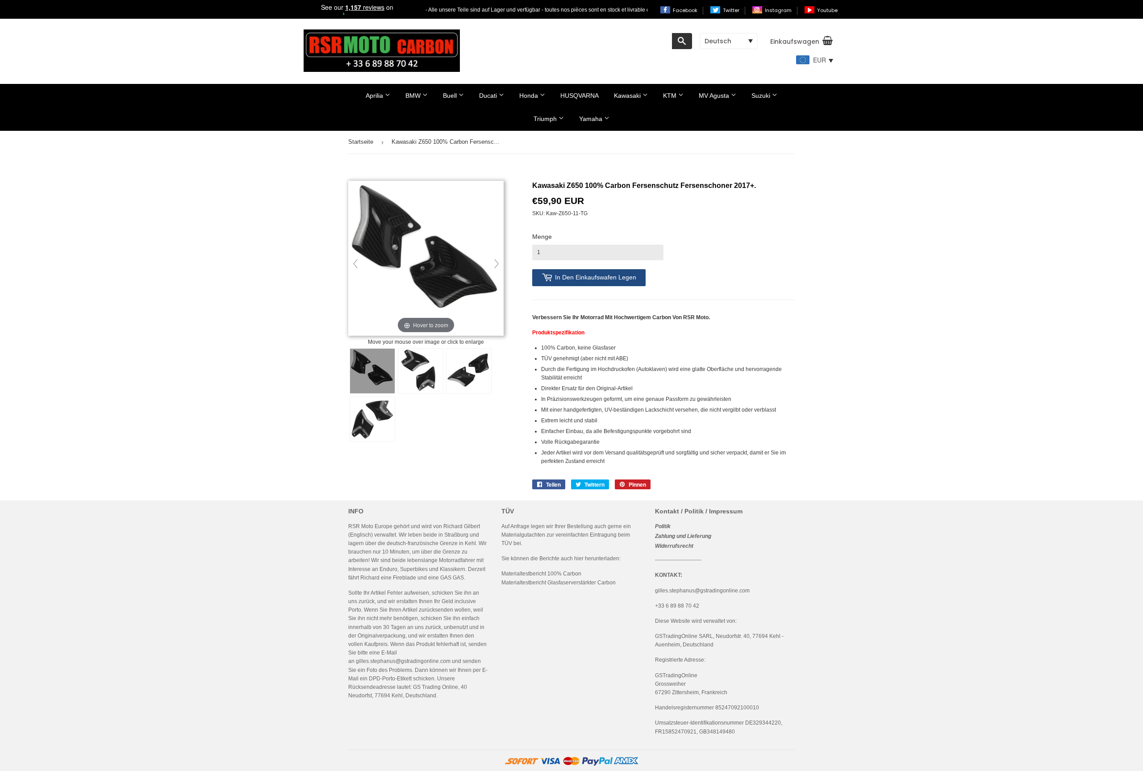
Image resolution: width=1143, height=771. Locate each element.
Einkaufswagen (794, 41)
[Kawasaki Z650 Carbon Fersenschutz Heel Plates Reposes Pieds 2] (420, 371)
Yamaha (591, 118)
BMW (413, 95)
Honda (529, 95)
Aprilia (375, 95)
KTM (670, 95)
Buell (451, 95)
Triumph (546, 118)
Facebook (686, 10)
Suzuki (761, 95)
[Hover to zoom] (426, 259)
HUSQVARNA (579, 95)
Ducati (489, 95)
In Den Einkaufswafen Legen (595, 277)
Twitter (732, 10)
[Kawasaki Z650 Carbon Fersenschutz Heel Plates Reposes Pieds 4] (372, 419)
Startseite (360, 141)
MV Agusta (715, 95)
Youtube (827, 10)
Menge (542, 236)
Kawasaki (628, 95)
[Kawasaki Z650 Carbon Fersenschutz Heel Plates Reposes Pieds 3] (468, 371)
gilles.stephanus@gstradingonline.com (403, 661)
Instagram (779, 10)
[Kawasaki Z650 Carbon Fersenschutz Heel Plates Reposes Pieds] (372, 371)
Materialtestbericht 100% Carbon (541, 574)
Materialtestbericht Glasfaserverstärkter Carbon (558, 582)
